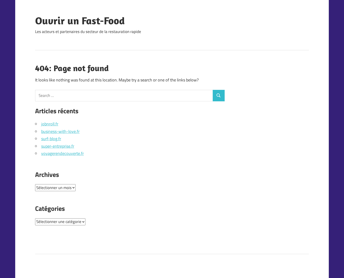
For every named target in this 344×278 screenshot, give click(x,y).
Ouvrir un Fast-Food (80, 20)
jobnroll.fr (49, 124)
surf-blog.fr (51, 138)
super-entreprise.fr (57, 146)
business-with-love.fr (60, 131)
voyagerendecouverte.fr (62, 153)
